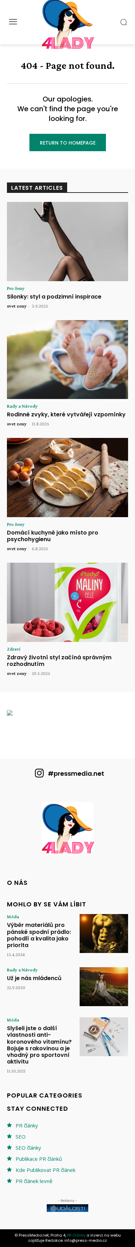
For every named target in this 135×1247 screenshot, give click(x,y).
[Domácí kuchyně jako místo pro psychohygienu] (67, 477)
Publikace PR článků (39, 1158)
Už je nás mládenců (34, 978)
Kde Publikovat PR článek (45, 1169)
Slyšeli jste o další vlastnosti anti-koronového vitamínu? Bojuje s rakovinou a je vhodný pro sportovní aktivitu (39, 1045)
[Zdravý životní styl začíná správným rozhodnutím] (67, 602)
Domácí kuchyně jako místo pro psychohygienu (52, 536)
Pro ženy (16, 288)
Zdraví (13, 648)
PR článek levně (34, 1180)
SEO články (28, 1147)
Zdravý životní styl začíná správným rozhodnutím (59, 660)
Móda (13, 916)
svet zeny (17, 306)
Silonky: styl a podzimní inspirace (54, 297)
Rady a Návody (22, 406)
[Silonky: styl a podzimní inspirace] (67, 241)
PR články (27, 1125)
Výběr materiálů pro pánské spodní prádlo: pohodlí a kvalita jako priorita (39, 935)
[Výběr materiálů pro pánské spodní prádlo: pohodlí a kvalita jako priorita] (104, 933)
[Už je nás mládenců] (104, 986)
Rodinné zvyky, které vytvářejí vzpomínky (66, 414)
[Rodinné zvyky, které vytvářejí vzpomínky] (67, 359)
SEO (21, 1136)
